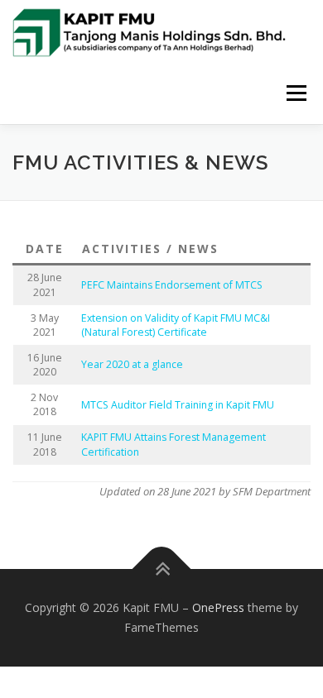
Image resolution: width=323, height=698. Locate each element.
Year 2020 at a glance (132, 364)
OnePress (218, 607)
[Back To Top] (162, 569)
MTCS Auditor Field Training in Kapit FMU (177, 405)
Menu (295, 93)
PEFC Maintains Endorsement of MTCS (172, 285)
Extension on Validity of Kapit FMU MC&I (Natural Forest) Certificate (175, 325)
